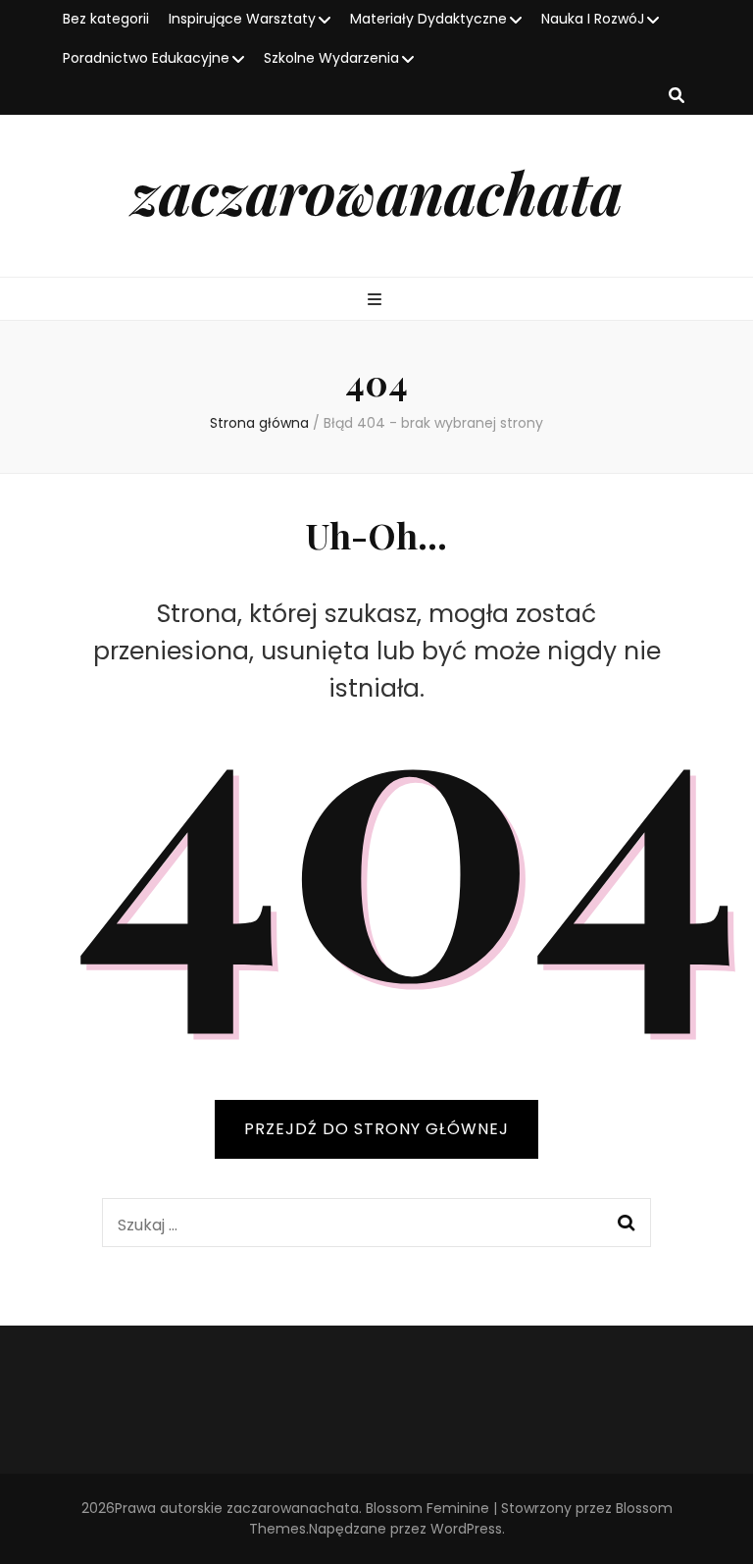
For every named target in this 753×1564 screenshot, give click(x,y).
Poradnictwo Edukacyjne (146, 58)
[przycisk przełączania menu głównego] (377, 300)
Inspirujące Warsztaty (242, 18)
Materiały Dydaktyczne (428, 18)
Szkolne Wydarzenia (331, 58)
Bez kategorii (106, 18)
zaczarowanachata (377, 191)
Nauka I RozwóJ (592, 18)
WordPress (466, 1528)
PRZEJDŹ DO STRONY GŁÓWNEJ (376, 1129)
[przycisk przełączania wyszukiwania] (676, 96)
